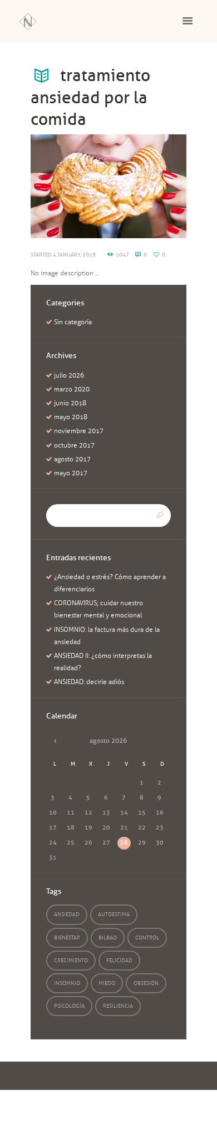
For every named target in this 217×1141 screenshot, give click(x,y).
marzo (72, 389)
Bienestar (67, 937)
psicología (69, 1005)
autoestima (114, 914)
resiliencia (118, 1005)
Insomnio (67, 983)
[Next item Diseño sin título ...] (147, 186)
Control (147, 937)
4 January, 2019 (74, 254)
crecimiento (71, 960)
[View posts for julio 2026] (55, 741)
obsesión (146, 983)
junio (70, 403)
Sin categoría (73, 322)
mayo (70, 417)
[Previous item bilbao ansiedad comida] (69, 186)
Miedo (106, 983)
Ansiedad (67, 914)
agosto (72, 459)
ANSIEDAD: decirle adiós (89, 682)
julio (69, 375)
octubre (74, 445)
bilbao (107, 937)
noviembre (78, 431)
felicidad (119, 960)
